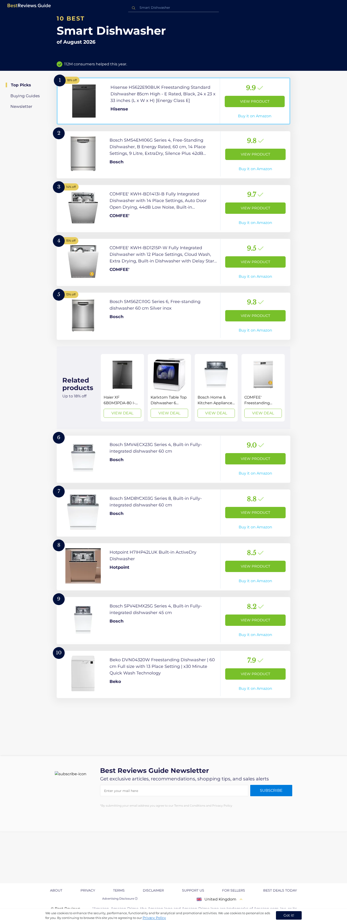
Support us (193, 890)
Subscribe (271, 790)
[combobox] (173, 7)
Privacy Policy (154, 918)
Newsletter (21, 106)
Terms (119, 890)
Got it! (289, 915)
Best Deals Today (280, 890)
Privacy (87, 890)
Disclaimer (153, 890)
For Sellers (233, 890)
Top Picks (21, 85)
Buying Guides (25, 95)
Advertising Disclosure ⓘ (120, 898)
